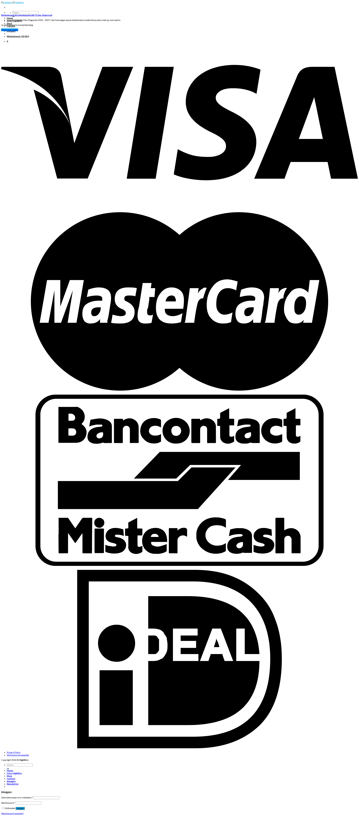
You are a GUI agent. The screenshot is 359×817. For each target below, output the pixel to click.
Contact (11, 778)
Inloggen (20, 808)
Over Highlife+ (14, 773)
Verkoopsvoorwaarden (18, 755)
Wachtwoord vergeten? (12, 813)
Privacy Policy (13, 752)
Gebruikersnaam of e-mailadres (17, 797)
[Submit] (8, 768)
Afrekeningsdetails (25, 15)
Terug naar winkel (9, 29)
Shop (9, 23)
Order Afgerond (43, 15)
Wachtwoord (8, 802)
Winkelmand (8, 15)
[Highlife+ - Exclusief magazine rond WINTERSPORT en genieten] (12, 2)
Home (10, 18)
